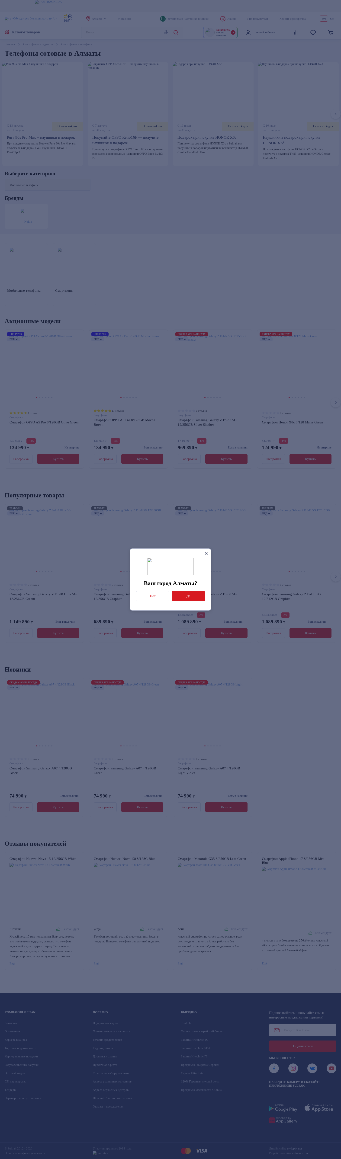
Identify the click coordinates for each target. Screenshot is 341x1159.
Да (188, 596)
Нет (153, 596)
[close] (206, 553)
